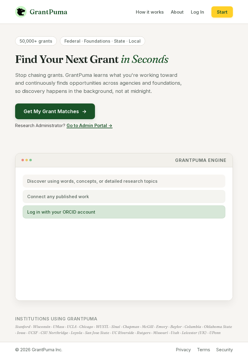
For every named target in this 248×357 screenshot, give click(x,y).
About (177, 12)
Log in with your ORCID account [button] (61, 212)
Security (224, 349)
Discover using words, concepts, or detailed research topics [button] (92, 181)
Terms (203, 349)
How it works (150, 12)
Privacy (183, 349)
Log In (197, 12)
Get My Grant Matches (55, 111)
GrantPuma (48, 12)
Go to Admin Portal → (90, 125)
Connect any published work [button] (58, 196)
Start (222, 12)
